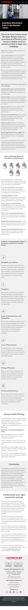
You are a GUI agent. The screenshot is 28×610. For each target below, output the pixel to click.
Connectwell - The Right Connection (6, 2)
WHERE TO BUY (18, 565)
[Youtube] (21, 592)
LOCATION (8, 565)
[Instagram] (14, 592)
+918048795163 (15, 574)
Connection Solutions (14, 582)
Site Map (22, 598)
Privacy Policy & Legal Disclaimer (11, 598)
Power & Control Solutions (14, 584)
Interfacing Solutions (14, 586)
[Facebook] (7, 592)
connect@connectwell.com (14, 577)
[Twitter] (17, 592)
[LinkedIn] (10, 592)
